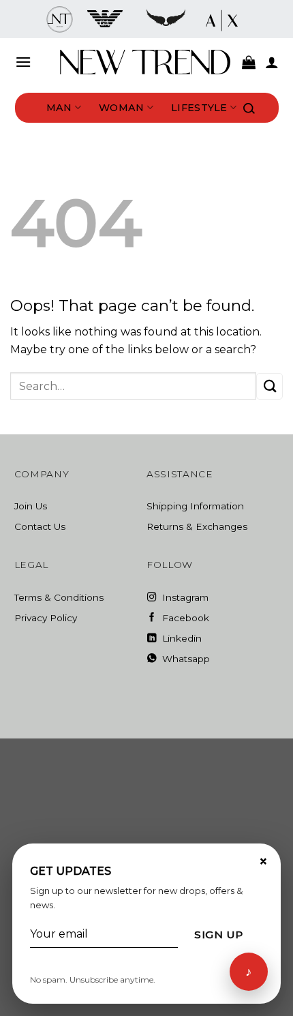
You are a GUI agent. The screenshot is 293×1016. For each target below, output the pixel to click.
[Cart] (249, 62)
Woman (121, 108)
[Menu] (23, 61)
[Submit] (269, 386)
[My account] (272, 62)
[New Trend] (145, 62)
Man (59, 108)
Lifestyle (199, 108)
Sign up (218, 934)
